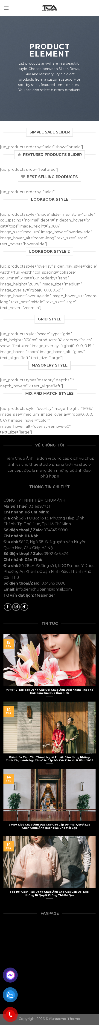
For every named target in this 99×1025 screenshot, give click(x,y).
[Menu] (6, 8)
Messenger (45, 595)
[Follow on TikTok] (24, 607)
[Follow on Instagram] (16, 607)
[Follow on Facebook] (8, 607)
